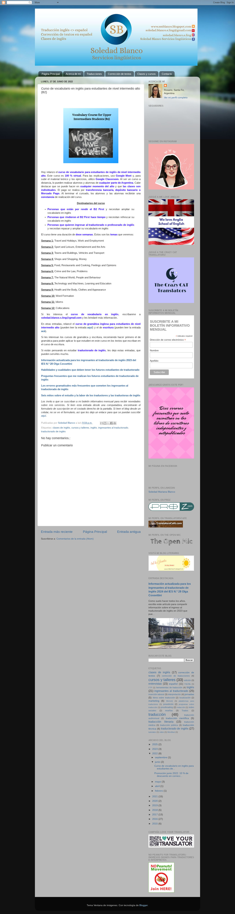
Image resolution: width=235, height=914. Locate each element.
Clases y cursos (146, 73)
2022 (155, 753)
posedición (168, 704)
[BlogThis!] (105, 423)
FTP (150, 688)
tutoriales (152, 732)
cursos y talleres (80, 427)
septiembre (161, 757)
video (161, 732)
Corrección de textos (119, 73)
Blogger (143, 905)
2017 (155, 814)
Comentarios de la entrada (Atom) (75, 538)
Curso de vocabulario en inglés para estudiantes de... (174, 767)
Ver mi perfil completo (176, 97)
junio (158, 762)
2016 (155, 819)
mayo (158, 781)
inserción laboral (156, 694)
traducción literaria (160, 721)
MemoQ (169, 701)
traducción (157, 714)
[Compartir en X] (108, 423)
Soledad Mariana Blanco (161, 492)
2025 (155, 744)
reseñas (169, 710)
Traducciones (94, 73)
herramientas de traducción (169, 687)
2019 (155, 805)
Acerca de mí (73, 73)
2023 (155, 749)
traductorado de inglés (53, 431)
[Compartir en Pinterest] (114, 423)
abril (157, 786)
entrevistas (155, 683)
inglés (93, 427)
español (173, 684)
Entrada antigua (129, 532)
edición (187, 680)
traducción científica (177, 718)
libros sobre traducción (164, 698)
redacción (181, 707)
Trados (185, 710)
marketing (153, 701)
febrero (159, 791)
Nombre (154, 350)
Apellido (154, 360)
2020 (155, 801)
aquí (43, 415)
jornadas (189, 694)
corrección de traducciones (176, 676)
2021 (155, 796)
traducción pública (169, 725)
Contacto (167, 73)
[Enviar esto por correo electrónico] (101, 423)
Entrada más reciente (57, 532)
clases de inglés (61, 427)
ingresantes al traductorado (113, 427)
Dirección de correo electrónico (168, 339)
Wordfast (171, 732)
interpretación (174, 694)
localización (185, 698)
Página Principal (51, 73)
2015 (155, 823)
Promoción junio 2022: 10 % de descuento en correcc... (171, 774)
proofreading (167, 707)
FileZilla (187, 684)
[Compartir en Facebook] (111, 423)
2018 (155, 810)
